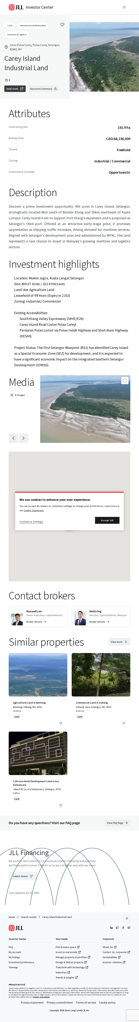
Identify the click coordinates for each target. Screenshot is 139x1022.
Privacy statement (32, 1002)
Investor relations (112, 962)
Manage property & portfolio (71, 957)
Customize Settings (31, 521)
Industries (61, 972)
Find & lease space (66, 947)
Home (12, 917)
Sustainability (110, 957)
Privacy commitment (60, 1002)
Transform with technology (70, 967)
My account (15, 952)
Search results (29, 917)
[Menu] (124, 7)
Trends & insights (65, 977)
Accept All (107, 520)
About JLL (108, 947)
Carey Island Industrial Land (57, 917)
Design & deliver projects (69, 962)
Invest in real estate (66, 952)
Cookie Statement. (34, 510)
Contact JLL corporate (115, 952)
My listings (14, 957)
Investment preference (21, 962)
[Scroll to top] (126, 918)
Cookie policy (107, 1002)
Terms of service (86, 1002)
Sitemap (13, 967)
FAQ (11, 947)
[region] (69, 511)
